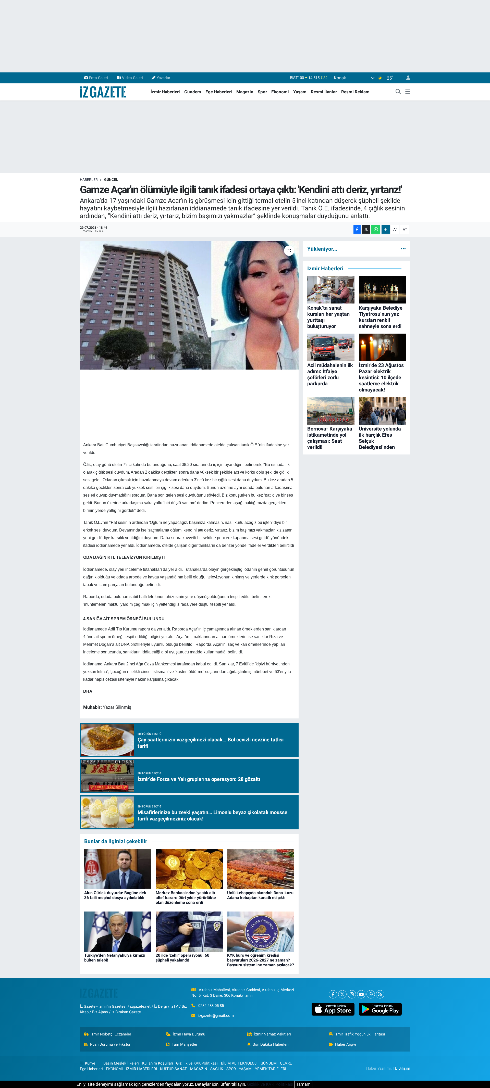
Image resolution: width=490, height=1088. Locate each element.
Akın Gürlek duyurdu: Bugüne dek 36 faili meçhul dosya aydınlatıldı (115, 895)
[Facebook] (333, 994)
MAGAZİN (198, 1069)
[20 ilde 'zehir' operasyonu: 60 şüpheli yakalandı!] (189, 931)
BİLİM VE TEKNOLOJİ (239, 1063)
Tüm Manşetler (184, 1044)
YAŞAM (245, 1069)
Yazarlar (163, 77)
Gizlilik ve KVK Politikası (197, 1063)
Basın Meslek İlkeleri (121, 1063)
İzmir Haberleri (165, 91)
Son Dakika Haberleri (271, 1044)
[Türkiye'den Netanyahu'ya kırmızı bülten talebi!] (117, 931)
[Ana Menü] (407, 92)
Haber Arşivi (345, 1044)
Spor (262, 91)
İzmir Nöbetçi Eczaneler (111, 1034)
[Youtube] (361, 994)
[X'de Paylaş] (366, 229)
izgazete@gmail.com (216, 1015)
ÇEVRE (286, 1063)
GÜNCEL (111, 180)
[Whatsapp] (370, 994)
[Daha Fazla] (386, 229)
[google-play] (380, 1009)
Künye (90, 1063)
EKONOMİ (114, 1069)
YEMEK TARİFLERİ (270, 1069)
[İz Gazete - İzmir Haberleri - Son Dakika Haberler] (103, 91)
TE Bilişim (401, 1068)
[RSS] (380, 994)
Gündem (192, 91)
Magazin (244, 91)
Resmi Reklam (355, 91)
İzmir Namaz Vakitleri (272, 1034)
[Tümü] (403, 248)
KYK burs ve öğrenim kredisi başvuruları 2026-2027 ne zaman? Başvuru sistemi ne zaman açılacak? (260, 960)
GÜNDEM (269, 1063)
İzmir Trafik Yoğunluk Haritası (360, 1034)
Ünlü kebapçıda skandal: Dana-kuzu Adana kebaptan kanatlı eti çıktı (260, 895)
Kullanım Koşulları (157, 1063)
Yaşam (300, 91)
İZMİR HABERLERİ (141, 1069)
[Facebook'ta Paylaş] (357, 229)
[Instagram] (352, 994)
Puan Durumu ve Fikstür (110, 1044)
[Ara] (398, 92)
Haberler (89, 180)
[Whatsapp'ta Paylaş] (375, 229)
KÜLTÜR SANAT (173, 1069)
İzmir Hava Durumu (189, 1034)
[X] (342, 994)
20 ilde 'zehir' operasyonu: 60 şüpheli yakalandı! (182, 958)
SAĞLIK (216, 1069)
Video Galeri (132, 77)
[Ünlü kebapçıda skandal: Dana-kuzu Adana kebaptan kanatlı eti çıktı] (260, 868)
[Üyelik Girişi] (406, 77)
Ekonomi (280, 91)
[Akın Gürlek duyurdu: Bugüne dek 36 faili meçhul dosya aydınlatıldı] (117, 868)
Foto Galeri (98, 77)
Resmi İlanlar (324, 91)
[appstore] (333, 1009)
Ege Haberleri (218, 91)
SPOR (231, 1069)
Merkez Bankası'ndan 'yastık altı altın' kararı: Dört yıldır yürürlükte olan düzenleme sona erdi (186, 897)
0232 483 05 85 (211, 1005)
